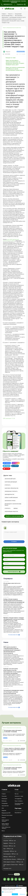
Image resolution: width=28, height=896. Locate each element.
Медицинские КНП (6, 812)
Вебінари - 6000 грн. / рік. (9, 856)
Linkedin (16, 465)
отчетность (7, 485)
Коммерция (4, 798)
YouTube (7, 468)
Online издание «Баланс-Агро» (5, 824)
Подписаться (20, 4)
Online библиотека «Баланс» (6, 828)
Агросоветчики (5, 805)
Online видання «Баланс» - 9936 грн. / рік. (13, 861)
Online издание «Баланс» (5, 820)
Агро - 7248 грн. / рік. (8, 848)
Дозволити (14, 894)
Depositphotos (18, 812)
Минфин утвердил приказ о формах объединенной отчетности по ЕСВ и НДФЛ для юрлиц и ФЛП (13, 619)
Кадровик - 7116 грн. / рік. (9, 843)
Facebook (7, 463)
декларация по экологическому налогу (13, 504)
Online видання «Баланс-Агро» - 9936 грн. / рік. (13, 865)
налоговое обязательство (11, 488)
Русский (17, 874)
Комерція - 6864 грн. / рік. (9, 845)
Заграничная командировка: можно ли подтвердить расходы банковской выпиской (13, 692)
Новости (5, 27)
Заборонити (22, 894)
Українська (10, 874)
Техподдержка (18, 798)
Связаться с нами (19, 796)
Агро (3, 808)
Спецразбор (4, 803)
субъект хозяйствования (11, 497)
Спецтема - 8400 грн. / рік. (9, 840)
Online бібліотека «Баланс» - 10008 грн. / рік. (13, 859)
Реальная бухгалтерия (7, 815)
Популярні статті (7, 868)
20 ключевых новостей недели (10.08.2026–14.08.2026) (13, 731)
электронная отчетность (11, 491)
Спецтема (4, 796)
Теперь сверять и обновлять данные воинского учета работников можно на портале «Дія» (14, 750)
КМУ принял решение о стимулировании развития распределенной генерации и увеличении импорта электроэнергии (11, 650)
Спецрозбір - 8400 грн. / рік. (10, 851)
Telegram (7, 465)
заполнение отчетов (10, 500)
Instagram (16, 463)
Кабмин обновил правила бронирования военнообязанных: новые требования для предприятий (13, 601)
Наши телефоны (19, 801)
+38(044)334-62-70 (7, 4)
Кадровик (4, 810)
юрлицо (16, 508)
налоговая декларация (11, 481)
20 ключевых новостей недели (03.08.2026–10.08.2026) (13, 768)
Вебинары (4, 801)
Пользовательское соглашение (19, 804)
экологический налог (10, 478)
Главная (4, 793)
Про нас (17, 793)
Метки (3, 830)
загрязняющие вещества (11, 511)
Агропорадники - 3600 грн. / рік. (10, 853)
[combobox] (14, 567)
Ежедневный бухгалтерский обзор (14, 27)
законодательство (9, 494)
